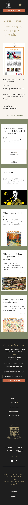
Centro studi (8, 447)
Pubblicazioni (8, 450)
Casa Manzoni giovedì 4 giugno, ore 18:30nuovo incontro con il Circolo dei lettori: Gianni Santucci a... (14, 308)
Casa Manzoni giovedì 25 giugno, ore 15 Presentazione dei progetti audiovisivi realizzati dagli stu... (14, 181)
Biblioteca (19, 447)
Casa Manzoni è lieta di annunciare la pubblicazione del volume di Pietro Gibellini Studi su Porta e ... (14, 140)
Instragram (16, 461)
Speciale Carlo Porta (19, 451)
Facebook (12, 461)
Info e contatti (14, 411)
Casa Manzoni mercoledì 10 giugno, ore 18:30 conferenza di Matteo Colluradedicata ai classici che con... (13, 266)
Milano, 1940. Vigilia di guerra (12, 214)
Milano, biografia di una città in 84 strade (13, 300)
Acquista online (14, 415)
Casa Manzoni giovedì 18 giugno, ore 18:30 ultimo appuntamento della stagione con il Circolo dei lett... (14, 222)
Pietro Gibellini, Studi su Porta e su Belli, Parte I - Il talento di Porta (14, 131)
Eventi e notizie (14, 21)
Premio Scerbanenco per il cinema (14, 173)
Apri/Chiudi (20, 6)
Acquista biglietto (14, 10)
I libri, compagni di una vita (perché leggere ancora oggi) (12, 256)
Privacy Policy (14, 491)
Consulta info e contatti (13, 376)
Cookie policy (14, 496)
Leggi (21, 145)
